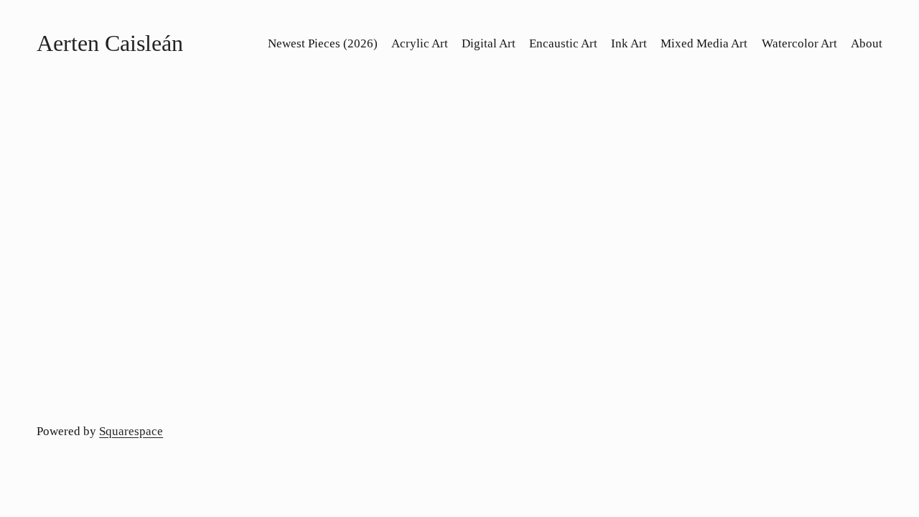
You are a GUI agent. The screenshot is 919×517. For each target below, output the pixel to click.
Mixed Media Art (704, 43)
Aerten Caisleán (110, 43)
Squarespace (131, 431)
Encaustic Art (563, 43)
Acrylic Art (419, 43)
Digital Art (489, 43)
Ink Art (629, 43)
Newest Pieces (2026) (323, 43)
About (866, 43)
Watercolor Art (799, 43)
